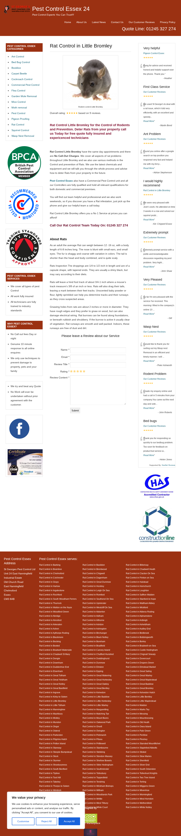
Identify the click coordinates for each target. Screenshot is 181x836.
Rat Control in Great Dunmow (97, 582)
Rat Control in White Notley (139, 807)
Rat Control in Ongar (49, 726)
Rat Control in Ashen (49, 628)
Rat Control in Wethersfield (139, 803)
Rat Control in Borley (136, 641)
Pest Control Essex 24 (61, 8)
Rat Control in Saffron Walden (140, 594)
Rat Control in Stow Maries (138, 756)
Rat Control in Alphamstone (139, 616)
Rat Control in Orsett (92, 726)
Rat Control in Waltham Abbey (140, 603)
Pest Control (18, 113)
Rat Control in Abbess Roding (140, 611)
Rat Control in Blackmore (51, 637)
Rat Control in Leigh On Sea (96, 590)
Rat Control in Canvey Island (96, 650)
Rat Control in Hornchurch (138, 586)
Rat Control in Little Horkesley (97, 701)
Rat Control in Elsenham (51, 671)
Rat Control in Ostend (49, 731)
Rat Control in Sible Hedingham (98, 765)
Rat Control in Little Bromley (156, 190)
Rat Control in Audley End (138, 628)
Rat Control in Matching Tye (96, 714)
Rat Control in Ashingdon (95, 628)
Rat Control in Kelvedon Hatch (140, 692)
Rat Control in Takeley (49, 782)
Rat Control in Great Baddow (139, 684)
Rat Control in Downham (51, 663)
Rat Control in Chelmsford (51, 573)
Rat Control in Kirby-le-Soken (53, 697)
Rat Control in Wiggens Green (140, 786)
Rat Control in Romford (94, 594)
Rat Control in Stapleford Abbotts (141, 748)
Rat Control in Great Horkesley (97, 680)
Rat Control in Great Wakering (97, 675)
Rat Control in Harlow (49, 586)
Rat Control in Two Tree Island (140, 777)
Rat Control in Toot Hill (50, 777)
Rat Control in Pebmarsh (94, 735)
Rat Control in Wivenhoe (137, 790)
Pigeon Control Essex (153, 53)
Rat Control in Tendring (94, 782)
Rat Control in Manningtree (52, 709)
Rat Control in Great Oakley (96, 684)
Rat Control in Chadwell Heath (140, 569)
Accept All (69, 821)
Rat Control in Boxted (49, 645)
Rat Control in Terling (136, 782)
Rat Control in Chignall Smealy (141, 654)
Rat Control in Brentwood (95, 569)
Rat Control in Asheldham (138, 624)
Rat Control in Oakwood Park (96, 722)
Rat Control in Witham (93, 790)
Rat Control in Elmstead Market (141, 667)
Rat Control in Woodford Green (54, 611)
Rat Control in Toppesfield (95, 777)
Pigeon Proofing (20, 118)
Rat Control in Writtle (92, 799)
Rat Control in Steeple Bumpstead (55, 752)
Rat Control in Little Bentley (139, 697)
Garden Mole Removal (24, 96)
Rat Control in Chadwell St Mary (54, 654)
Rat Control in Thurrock (50, 603)
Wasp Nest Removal (22, 135)
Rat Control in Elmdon (93, 667)
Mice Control (18, 101)
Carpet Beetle (19, 73)
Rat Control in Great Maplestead (141, 680)
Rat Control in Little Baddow (96, 697)
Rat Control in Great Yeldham (53, 680)
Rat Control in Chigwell (94, 573)
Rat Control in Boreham (94, 641)
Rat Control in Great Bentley (96, 688)
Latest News (99, 22)
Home (67, 22)
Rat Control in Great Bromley (139, 688)
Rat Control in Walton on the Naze (55, 607)
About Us (81, 22)
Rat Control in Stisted (136, 752)
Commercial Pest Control (25, 84)
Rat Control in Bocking (50, 641)
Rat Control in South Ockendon (141, 769)
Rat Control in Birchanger (95, 633)
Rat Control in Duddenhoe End (54, 667)
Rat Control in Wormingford (139, 794)
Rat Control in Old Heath (137, 722)
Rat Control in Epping (93, 671)
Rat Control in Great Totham (52, 675)
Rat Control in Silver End (138, 765)
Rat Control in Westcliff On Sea (97, 607)
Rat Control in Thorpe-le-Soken (54, 786)
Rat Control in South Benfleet (53, 769)
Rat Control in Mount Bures (96, 718)
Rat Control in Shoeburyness (53, 765)
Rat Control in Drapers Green (140, 663)
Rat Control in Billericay (137, 565)
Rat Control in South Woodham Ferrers (58, 599)
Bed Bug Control (20, 62)
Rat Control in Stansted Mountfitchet (143, 743)
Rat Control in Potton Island (52, 743)
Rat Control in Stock (48, 756)
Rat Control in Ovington (94, 731)
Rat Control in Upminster (94, 603)
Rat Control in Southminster (96, 769)
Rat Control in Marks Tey (137, 709)
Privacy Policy (167, 22)
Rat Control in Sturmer (50, 760)
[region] (46, 810)
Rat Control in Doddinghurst (96, 658)
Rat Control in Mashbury (51, 714)
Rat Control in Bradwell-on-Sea (141, 645)
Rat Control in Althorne (93, 620)
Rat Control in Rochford (50, 594)
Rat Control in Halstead (137, 582)
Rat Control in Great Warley (139, 675)
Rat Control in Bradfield (94, 645)
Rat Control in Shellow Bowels (97, 760)
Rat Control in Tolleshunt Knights (141, 773)
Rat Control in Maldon (136, 705)
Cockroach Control (21, 79)
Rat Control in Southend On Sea (98, 599)
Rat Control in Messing (137, 714)
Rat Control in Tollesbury (94, 773)
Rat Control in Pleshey (136, 739)
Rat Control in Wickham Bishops (98, 786)
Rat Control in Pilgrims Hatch (53, 739)
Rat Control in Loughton (137, 590)
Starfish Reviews (168, 465)
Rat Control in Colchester (51, 577)
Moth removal (19, 107)
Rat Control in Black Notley (95, 637)
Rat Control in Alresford (50, 620)
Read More (148, 121)
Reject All (46, 821)
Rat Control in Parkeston (51, 735)
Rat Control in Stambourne (95, 748)
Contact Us (117, 22)
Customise (23, 821)
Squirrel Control (20, 130)
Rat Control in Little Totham (52, 705)
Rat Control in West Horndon (139, 799)
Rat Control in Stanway (50, 748)
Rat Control (17, 124)
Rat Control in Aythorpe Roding (54, 633)
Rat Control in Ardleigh (137, 620)
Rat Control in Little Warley (95, 705)
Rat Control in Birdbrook (137, 633)
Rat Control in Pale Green (138, 731)
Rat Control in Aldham (93, 616)
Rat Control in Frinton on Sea (140, 577)
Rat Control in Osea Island (138, 726)
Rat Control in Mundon (50, 722)
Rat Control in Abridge (49, 616)
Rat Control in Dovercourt (138, 658)
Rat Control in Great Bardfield (53, 688)
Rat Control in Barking (49, 565)
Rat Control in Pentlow (136, 735)
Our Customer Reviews (142, 22)
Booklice (16, 67)
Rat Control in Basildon (94, 565)
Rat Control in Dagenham (95, 577)
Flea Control (18, 90)
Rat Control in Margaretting (96, 709)
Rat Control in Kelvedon (94, 692)
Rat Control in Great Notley (52, 684)
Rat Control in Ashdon (93, 624)
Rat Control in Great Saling (139, 671)
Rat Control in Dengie (49, 658)
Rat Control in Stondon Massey (97, 756)
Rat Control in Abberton (94, 611)
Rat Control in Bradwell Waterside (55, 650)
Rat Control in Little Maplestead (141, 701)
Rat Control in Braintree (50, 569)
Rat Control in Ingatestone (51, 590)
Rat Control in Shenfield (137, 760)
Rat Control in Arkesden (50, 624)
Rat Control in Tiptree (49, 773)
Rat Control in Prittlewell (94, 743)
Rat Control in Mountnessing (139, 718)
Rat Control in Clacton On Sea (140, 573)
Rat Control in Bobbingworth (139, 637)
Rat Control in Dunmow (94, 663)
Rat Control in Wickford (137, 607)
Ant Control (17, 56)
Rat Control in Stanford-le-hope (141, 599)
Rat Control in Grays (49, 582)
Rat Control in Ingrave (49, 692)
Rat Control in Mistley (49, 718)
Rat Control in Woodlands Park (97, 794)
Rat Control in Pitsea (92, 739)
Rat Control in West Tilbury (95, 803)
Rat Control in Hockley (93, 586)
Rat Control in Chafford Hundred (98, 654)
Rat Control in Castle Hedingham (142, 650)
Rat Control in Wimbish (50, 790)
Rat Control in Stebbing (94, 752)
